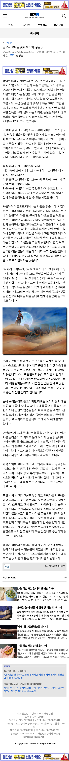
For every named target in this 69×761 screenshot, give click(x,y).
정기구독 (58, 24)
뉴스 (10, 24)
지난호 (26, 24)
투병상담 (42, 24)
